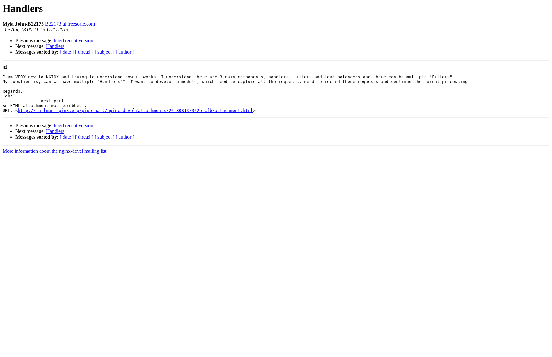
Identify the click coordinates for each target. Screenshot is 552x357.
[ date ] (67, 52)
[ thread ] (84, 52)
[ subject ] (104, 52)
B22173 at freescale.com (70, 24)
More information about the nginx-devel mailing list (54, 151)
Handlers (55, 46)
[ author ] (125, 52)
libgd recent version (73, 40)
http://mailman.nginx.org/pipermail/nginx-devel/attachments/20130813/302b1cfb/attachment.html (135, 110)
